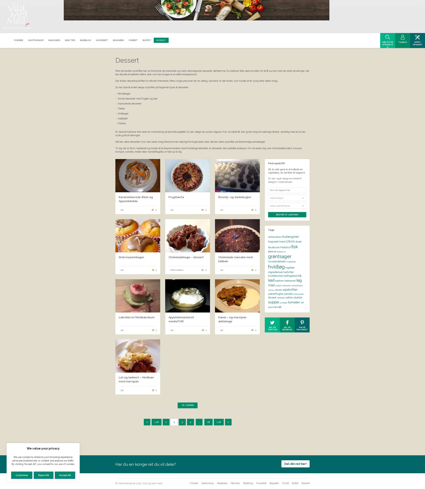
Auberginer (290, 237)
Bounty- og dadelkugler (234, 197)
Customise (22, 475)
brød (282, 241)
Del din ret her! (295, 464)
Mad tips (235, 483)
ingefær (290, 267)
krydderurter (275, 275)
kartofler (289, 272)
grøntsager (280, 256)
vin (302, 302)
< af (156, 422)
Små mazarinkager (131, 257)
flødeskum (281, 252)
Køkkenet (290, 280)
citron (290, 241)
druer (298, 241)
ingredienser (275, 272)
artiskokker (274, 236)
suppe (273, 302)
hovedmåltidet (277, 261)
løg (299, 280)
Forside (194, 483)
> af (219, 422)
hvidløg (276, 267)
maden (278, 286)
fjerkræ (272, 251)
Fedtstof (285, 247)
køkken (279, 280)
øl (280, 307)
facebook (274, 247)
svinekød (283, 303)
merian (271, 290)
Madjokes (222, 483)
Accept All (65, 475)
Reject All (43, 475)
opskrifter (290, 290)
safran (289, 297)
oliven (278, 289)
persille (288, 293)
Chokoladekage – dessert (186, 257)
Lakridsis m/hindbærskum (137, 317)
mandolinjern (297, 286)
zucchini (273, 307)
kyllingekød (290, 275)
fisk (294, 246)
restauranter (298, 294)
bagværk (273, 241)
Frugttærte (176, 197)
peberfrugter (275, 293)
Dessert (305, 483)
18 (208, 422)
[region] (43, 462)
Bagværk (274, 483)
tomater (294, 302)
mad (271, 285)
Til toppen (188, 405)
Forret (285, 483)
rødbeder (281, 298)
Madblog (248, 483)
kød (271, 280)
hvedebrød (291, 262)
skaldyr (298, 297)
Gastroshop (207, 483)
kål (299, 275)
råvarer (272, 297)
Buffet (295, 483)
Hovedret (261, 483)
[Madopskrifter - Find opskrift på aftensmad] (17, 15)
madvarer (286, 286)
